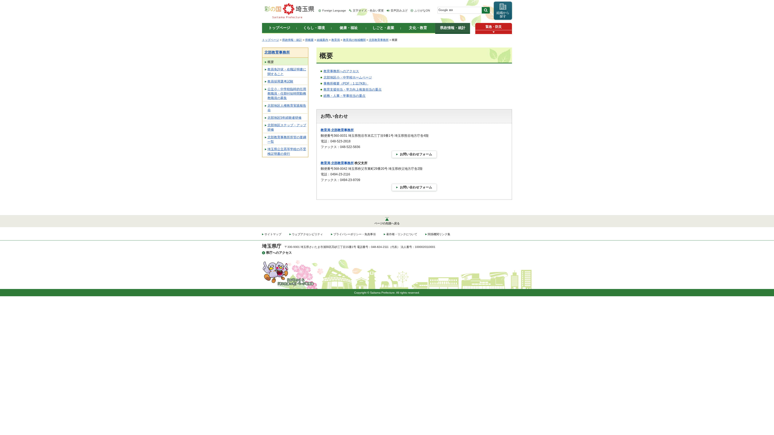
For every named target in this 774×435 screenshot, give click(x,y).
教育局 (335, 39)
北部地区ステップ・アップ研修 (286, 127)
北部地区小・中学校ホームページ (348, 77)
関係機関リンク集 (439, 234)
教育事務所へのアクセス (341, 71)
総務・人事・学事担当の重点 (344, 95)
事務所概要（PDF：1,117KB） (346, 83)
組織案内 (322, 39)
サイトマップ (272, 234)
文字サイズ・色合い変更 (368, 10)
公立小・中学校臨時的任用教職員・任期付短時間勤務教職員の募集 (286, 93)
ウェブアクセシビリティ (307, 234)
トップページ (270, 39)
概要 (270, 62)
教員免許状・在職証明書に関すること (286, 72)
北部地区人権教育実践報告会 (286, 108)
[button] (493, 32)
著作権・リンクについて (401, 234)
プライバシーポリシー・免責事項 (354, 234)
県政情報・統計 (292, 39)
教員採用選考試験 (280, 81)
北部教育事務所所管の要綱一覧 (286, 139)
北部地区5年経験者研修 (284, 117)
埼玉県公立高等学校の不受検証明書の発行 (286, 151)
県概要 (309, 39)
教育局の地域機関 (354, 39)
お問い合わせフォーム (416, 154)
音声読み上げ (399, 10)
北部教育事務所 (379, 39)
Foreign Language (334, 10)
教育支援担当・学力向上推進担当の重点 (353, 89)
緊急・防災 (494, 26)
